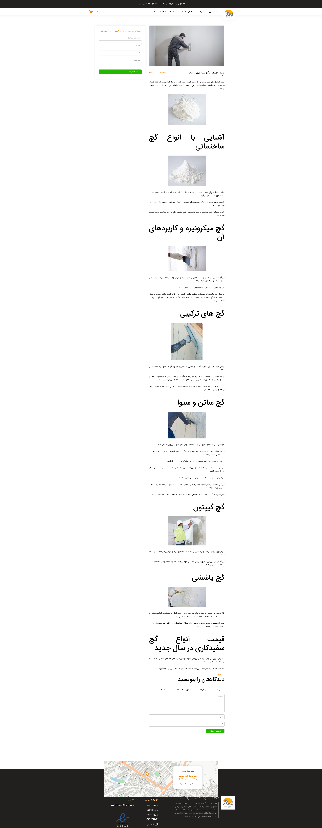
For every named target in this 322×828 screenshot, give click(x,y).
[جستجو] (97, 12)
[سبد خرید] (91, 11)
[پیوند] (229, 14)
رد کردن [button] (140, 4)
